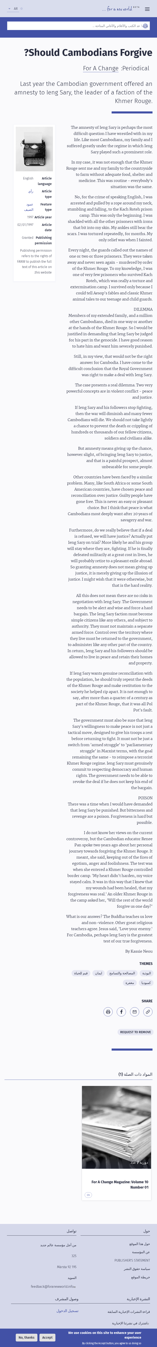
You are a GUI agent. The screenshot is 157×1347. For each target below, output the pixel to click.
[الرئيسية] (120, 8)
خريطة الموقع (140, 1277)
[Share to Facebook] (121, 1011)
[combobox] (13, 9)
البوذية (146, 973)
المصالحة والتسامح (122, 973)
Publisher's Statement (132, 1260)
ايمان (98, 973)
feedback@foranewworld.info (52, 1287)
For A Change (101, 68)
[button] (148, 1011)
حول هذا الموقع (139, 1244)
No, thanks (27, 1337)
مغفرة (130, 983)
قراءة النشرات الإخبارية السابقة (129, 1312)
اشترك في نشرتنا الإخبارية (129, 1323)
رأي (30, 191)
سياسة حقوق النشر (137, 1269)
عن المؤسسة (141, 1252)
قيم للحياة (81, 973)
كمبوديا (146, 983)
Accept (47, 1337)
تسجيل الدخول (67, 1311)
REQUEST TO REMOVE (135, 1032)
